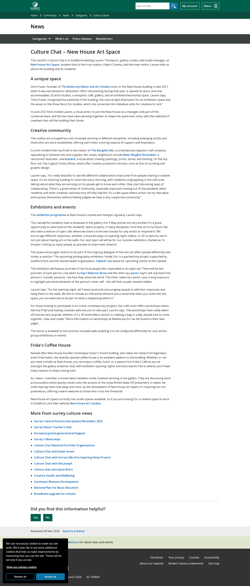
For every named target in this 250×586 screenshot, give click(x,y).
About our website (151, 563)
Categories (81, 15)
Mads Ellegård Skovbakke (139, 155)
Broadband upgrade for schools (55, 494)
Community (50, 15)
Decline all (20, 576)
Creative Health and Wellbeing (54, 475)
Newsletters (104, 39)
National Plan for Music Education (56, 487)
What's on (62, 39)
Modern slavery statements (185, 563)
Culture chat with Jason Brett (53, 469)
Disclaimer (156, 557)
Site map (213, 563)
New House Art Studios (85, 403)
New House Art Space (45, 64)
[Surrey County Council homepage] (35, 6)
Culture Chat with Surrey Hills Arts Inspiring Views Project (72, 457)
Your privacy (176, 557)
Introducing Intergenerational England (59, 433)
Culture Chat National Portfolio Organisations (64, 445)
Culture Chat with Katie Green (54, 451)
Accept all (50, 576)
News (66, 15)
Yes (35, 517)
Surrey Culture (101, 15)
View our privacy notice (21, 567)
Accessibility (211, 557)
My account (190, 6)
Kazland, (70, 159)
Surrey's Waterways (47, 439)
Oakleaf (101, 261)
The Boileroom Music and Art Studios (85, 87)
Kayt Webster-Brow (94, 273)
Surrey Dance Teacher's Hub (53, 427)
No (48, 517)
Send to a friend (73, 531)
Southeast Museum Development (56, 482)
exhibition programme (51, 215)
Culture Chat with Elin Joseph (53, 463)
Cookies (194, 557)
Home (34, 15)
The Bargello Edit (102, 150)
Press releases (82, 39)
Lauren (134, 273)
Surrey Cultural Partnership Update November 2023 (68, 421)
